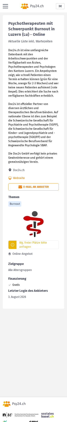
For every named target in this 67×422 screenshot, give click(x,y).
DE (60, 6)
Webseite (19, 178)
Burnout (15, 203)
